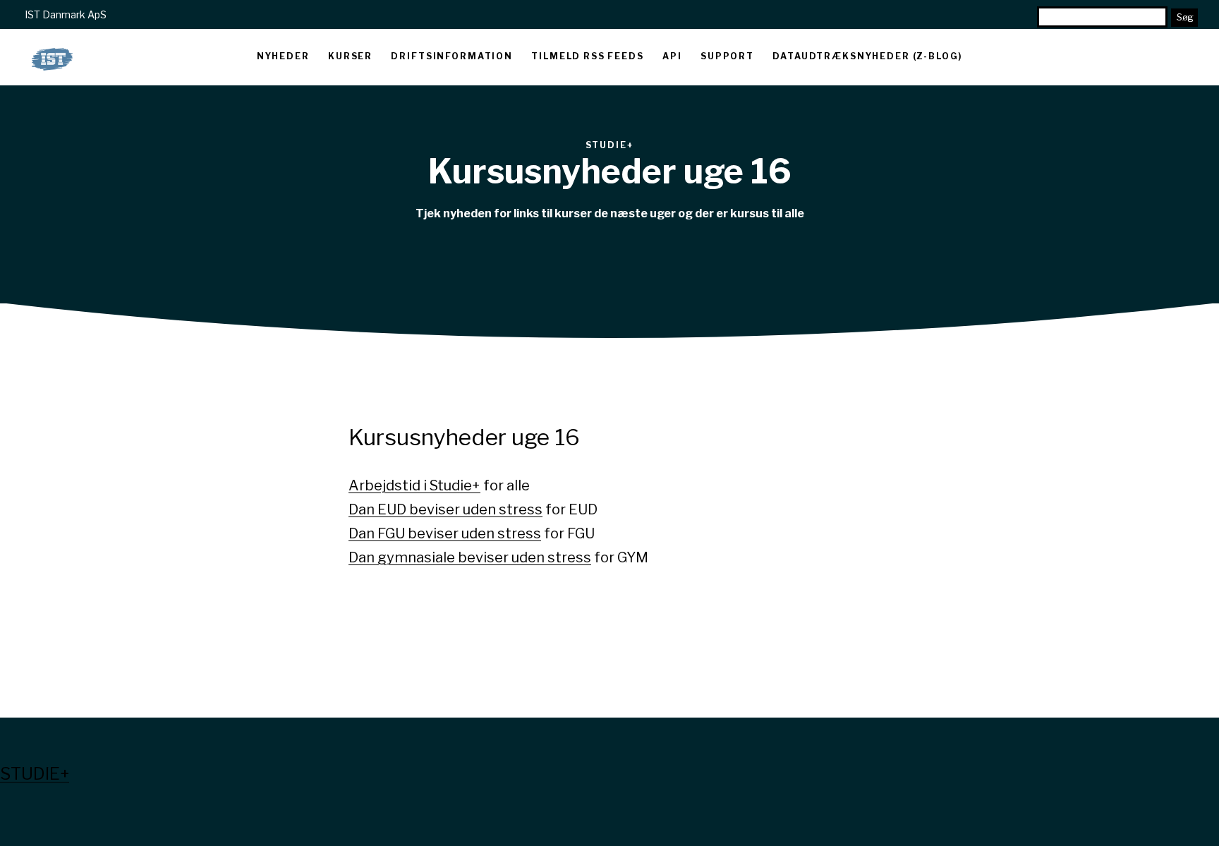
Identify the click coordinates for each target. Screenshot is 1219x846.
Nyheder (283, 56)
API (672, 56)
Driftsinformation (451, 56)
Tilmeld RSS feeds (587, 56)
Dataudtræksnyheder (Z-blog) (867, 56)
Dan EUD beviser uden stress (445, 509)
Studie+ (34, 773)
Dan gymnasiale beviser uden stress (469, 557)
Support (727, 56)
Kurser (350, 56)
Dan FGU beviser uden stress (444, 533)
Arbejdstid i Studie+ (414, 485)
